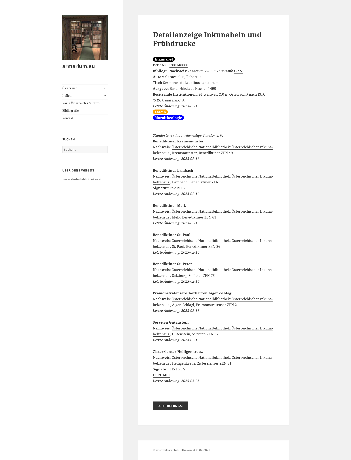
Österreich (69, 88)
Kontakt (67, 118)
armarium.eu (78, 66)
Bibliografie (70, 111)
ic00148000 (178, 65)
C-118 (238, 71)
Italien (66, 96)
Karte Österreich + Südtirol (81, 103)
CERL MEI (161, 375)
